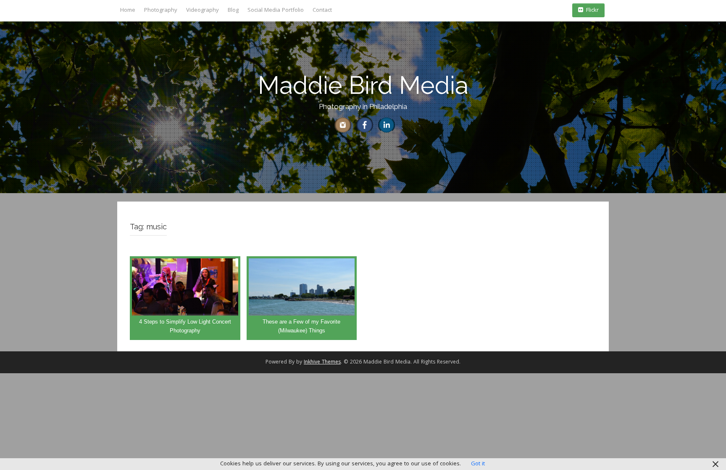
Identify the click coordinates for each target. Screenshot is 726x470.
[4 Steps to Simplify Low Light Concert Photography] (185, 298)
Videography (202, 10)
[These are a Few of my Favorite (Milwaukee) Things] (302, 298)
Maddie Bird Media (363, 85)
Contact (322, 10)
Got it (478, 464)
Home (127, 10)
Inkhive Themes (322, 362)
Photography (160, 10)
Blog (233, 10)
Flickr (592, 10)
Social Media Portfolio (275, 10)
